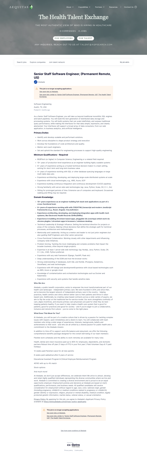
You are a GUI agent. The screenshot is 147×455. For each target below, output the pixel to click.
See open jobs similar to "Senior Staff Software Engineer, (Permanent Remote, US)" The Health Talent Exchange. (75, 96)
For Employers (64, 38)
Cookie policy (79, 450)
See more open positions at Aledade (73, 430)
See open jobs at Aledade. (48, 91)
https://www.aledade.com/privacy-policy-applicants (65, 402)
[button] (70, 7)
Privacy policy (68, 450)
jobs (21, 62)
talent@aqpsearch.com (96, 45)
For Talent (85, 38)
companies (38, 62)
